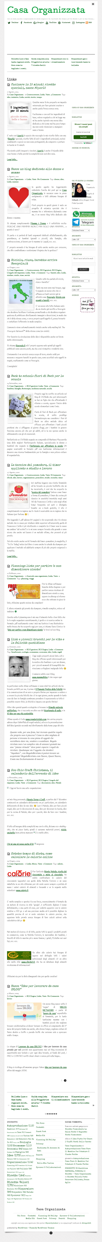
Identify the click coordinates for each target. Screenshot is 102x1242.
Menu (34, 864)
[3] (49, 1113)
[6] (54, 1113)
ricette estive (25, 1179)
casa (21, 1132)
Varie (48, 94)
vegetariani (19, 1199)
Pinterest (65, 23)
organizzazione (29, 477)
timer (60, 477)
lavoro (19, 477)
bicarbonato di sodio (52, 710)
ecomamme (33, 652)
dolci (16, 1142)
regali (59, 652)
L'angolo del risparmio (16, 273)
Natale (58, 783)
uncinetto (11, 832)
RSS (90, 23)
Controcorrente (33, 94)
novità (27, 97)
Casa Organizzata (16, 94)
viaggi (31, 578)
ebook (9, 477)
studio (47, 477)
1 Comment (40, 273)
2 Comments (31, 783)
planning (24, 578)
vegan (10, 1199)
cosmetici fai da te (16, 1136)
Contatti (40, 1127)
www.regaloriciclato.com (36, 719)
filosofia (11, 139)
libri (25, 1156)
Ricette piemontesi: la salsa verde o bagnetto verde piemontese (76, 1132)
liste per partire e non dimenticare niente (25, 630)
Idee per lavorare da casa (56, 1067)
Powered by (79, 143)
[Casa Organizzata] (46, 15)
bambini (10, 388)
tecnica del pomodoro (41, 492)
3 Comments (56, 94)
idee (8, 97)
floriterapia (26, 388)
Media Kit (40, 1136)
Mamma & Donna (38, 223)
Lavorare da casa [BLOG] (30, 1046)
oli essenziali (23, 1159)
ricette (33, 97)
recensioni (12, 1172)
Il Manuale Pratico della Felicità (49, 689)
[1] (45, 1113)
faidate (11, 1152)
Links (42, 94)
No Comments (43, 179)
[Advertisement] (51, 40)
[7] (56, 1113)
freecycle (51, 297)
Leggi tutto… (12, 159)
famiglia (18, 388)
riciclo (16, 275)
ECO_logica (56, 270)
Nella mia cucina (45, 1163)
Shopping (40, 1159)
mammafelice (42, 677)
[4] (51, 1113)
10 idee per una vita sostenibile (20, 713)
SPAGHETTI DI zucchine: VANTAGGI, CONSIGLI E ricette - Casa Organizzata (78, 1171)
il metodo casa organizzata (37, 576)
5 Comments (54, 386)
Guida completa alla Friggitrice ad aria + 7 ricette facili (40, 62)
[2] (47, 1113)
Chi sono (40, 1123)
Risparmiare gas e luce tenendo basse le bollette (80, 62)
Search (39, 1155)
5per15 (20, 135)
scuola (49, 388)
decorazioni (46, 783)
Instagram (80, 23)
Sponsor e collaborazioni (48, 1167)
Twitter (14, 23)
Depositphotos (51, 1223)
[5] (52, 1113)
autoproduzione (20, 1126)
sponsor (18, 1195)
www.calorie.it (22, 890)
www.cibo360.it (28, 962)
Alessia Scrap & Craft (35, 799)
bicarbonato (16, 652)
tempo (39, 97)
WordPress (22, 1228)
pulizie (26, 1169)
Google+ (40, 23)
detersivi (12, 1139)
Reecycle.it (20, 345)
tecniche (54, 477)
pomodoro (40, 477)
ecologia (25, 652)
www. (34, 677)
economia (43, 652)
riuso (22, 275)
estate (27, 1149)
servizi (27, 275)
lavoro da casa (49, 1013)
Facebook (27, 23)
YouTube (52, 23)
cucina (28, 1136)
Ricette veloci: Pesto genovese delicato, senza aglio (77, 1180)
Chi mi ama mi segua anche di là (20, 844)
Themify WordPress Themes (41, 1228)
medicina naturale (39, 388)
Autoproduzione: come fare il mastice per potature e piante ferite (78, 1151)
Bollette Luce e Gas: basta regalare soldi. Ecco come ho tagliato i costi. (20, 1103)
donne (56, 179)
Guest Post (41, 1132)
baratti (53, 273)
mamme (15, 182)
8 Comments (56, 475)
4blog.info (86, 1223)
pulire (15, 1169)
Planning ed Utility (46, 1140)
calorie (60, 864)
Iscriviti (83, 137)
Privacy (39, 1144)
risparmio (19, 1192)
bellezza (23, 1129)
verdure (10, 1202)
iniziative (15, 97)
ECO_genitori (45, 270)
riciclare (10, 275)
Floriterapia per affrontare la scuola (46, 446)
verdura (28, 1199)
